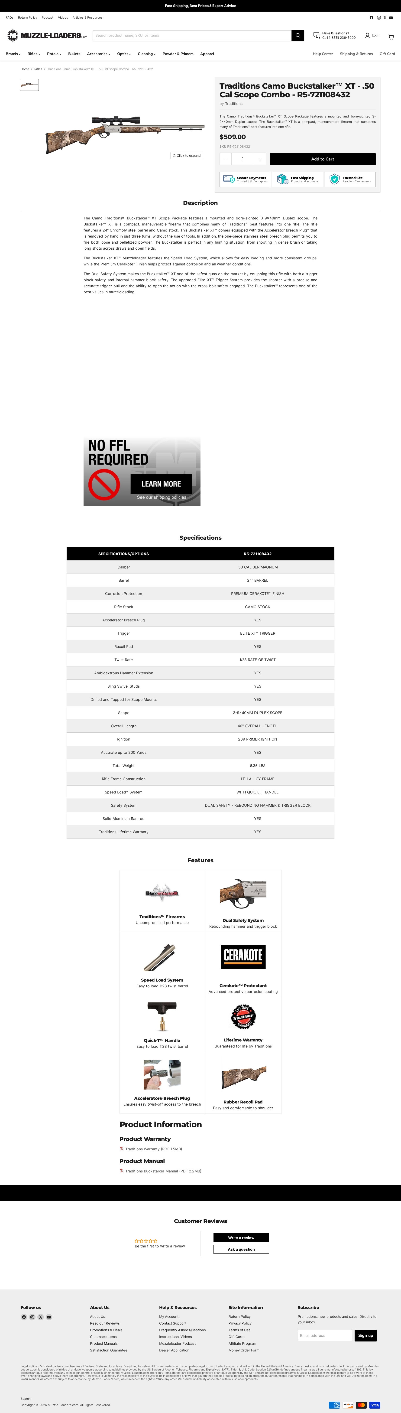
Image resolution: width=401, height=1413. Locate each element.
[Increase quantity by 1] (260, 159)
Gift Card (387, 53)
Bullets (74, 53)
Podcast (47, 17)
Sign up (365, 1335)
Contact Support (172, 1323)
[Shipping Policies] (142, 471)
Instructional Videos (175, 1337)
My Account (168, 1316)
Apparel (207, 53)
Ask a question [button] (241, 1249)
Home (25, 69)
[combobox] (192, 35)
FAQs (9, 17)
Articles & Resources (88, 17)
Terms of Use (240, 1330)
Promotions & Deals (106, 1330)
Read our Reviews (105, 1323)
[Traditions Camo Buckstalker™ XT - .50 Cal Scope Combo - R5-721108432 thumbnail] (29, 85)
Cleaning (146, 53)
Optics (123, 53)
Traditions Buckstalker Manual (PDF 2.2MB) (163, 1171)
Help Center (323, 53)
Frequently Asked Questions (182, 1330)
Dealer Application (174, 1350)
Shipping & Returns (356, 53)
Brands (12, 53)
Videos (63, 17)
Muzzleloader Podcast (177, 1343)
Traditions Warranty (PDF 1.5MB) (153, 1149)
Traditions (234, 103)
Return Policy (27, 17)
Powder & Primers (178, 53)
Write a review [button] (241, 1237)
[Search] (298, 35)
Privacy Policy (240, 1323)
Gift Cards (237, 1337)
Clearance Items (103, 1337)
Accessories (97, 53)
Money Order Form (244, 1350)
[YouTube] (49, 1317)
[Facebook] (24, 1317)
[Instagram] (32, 1317)
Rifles (33, 53)
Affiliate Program (242, 1343)
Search (26, 1398)
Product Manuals (104, 1343)
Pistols (53, 53)
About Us (97, 1316)
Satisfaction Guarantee (108, 1350)
